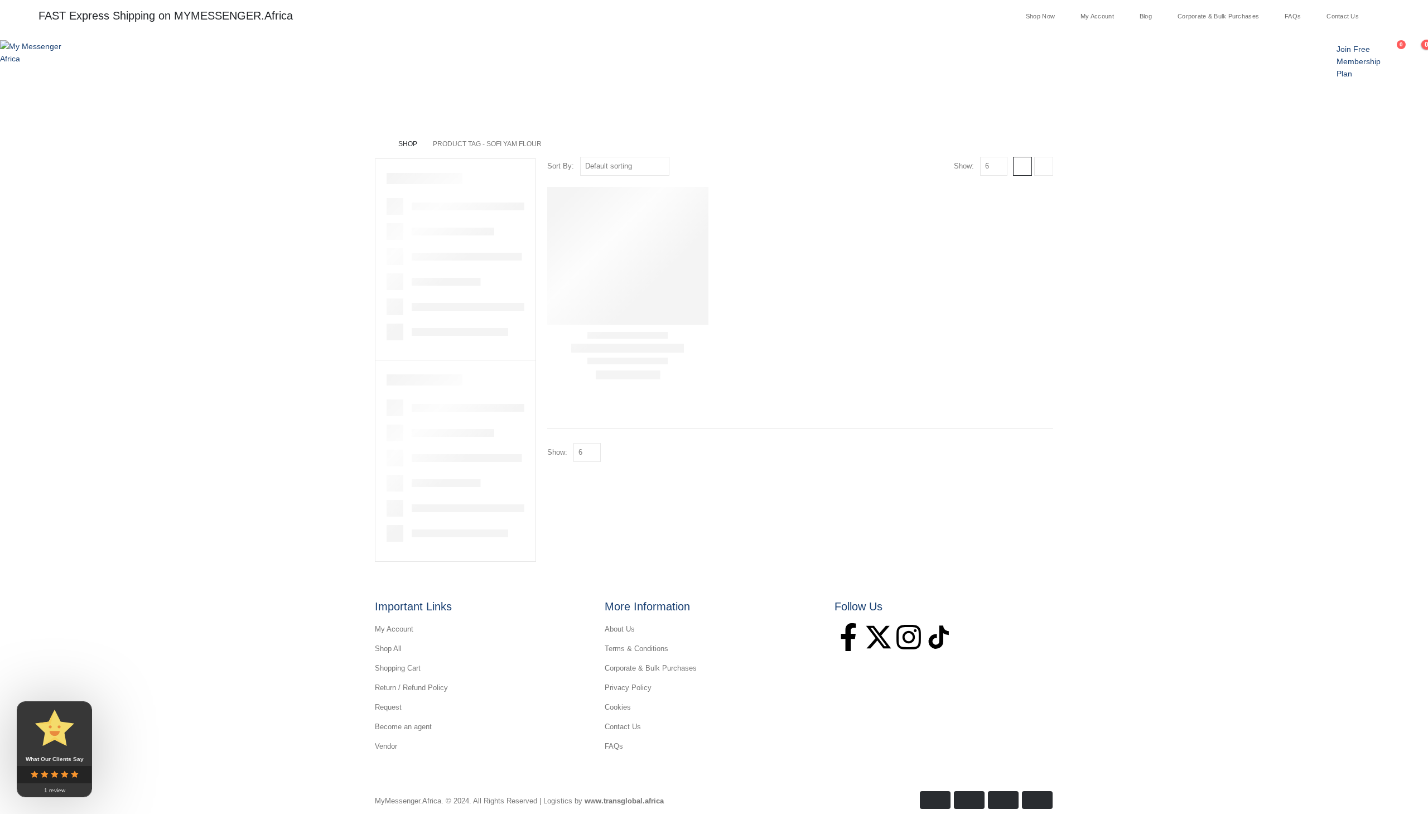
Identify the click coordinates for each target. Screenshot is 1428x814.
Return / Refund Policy (411, 687)
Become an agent (403, 727)
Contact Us (1342, 16)
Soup (120, 107)
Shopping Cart (398, 668)
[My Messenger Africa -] (33, 52)
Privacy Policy (628, 687)
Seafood (167, 107)
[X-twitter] (879, 637)
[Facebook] (1372, 15)
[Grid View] (1022, 166)
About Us (620, 629)
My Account (1097, 16)
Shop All (388, 648)
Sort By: (560, 166)
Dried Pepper (375, 107)
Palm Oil (266, 107)
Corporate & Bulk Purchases (1218, 16)
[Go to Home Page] (379, 144)
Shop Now (1040, 16)
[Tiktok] (1416, 15)
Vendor (386, 746)
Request (388, 707)
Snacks (316, 107)
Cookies (618, 707)
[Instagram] (1401, 15)
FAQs (1293, 16)
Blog (1146, 16)
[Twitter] (1387, 15)
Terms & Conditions (636, 648)
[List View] (1043, 166)
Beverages (440, 107)
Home (21, 107)
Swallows (71, 107)
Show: (964, 166)
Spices (217, 107)
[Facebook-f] (848, 637)
